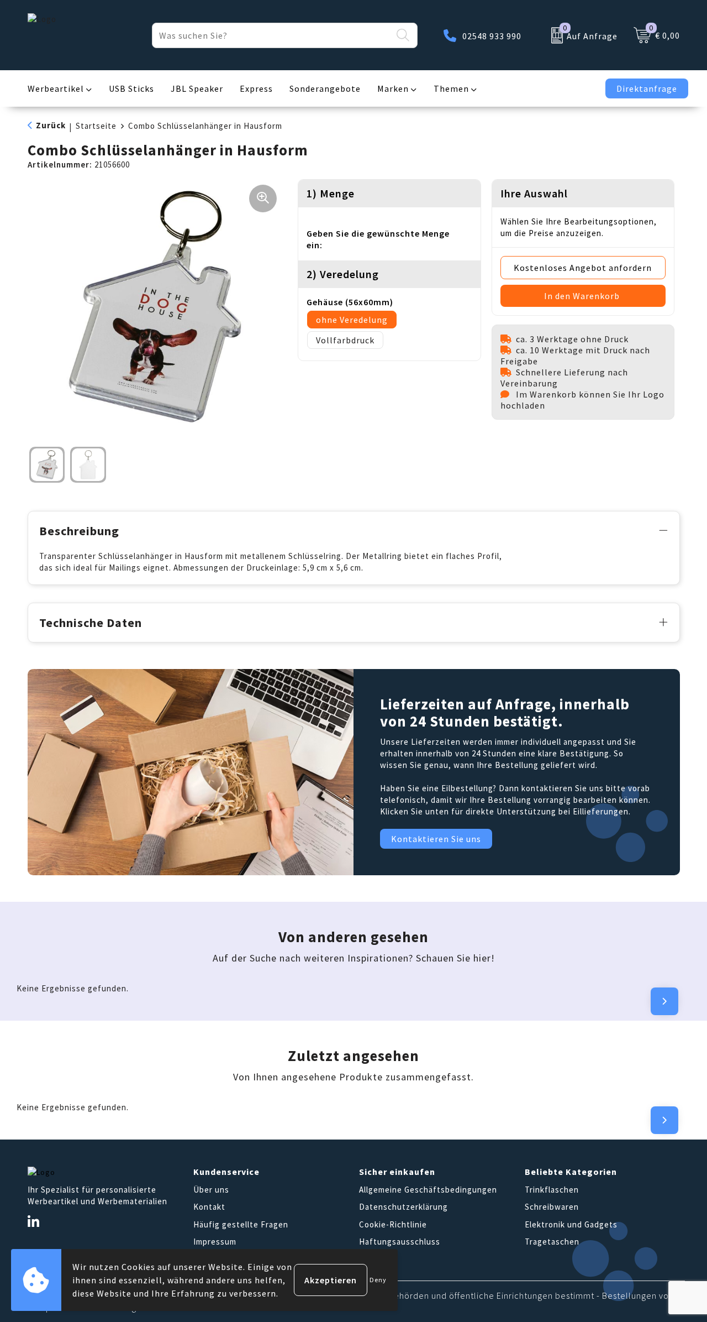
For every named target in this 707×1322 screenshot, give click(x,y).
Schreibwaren (552, 1206)
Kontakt (209, 1206)
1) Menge (331, 193)
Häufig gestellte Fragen (240, 1224)
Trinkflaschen (552, 1189)
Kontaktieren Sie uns (436, 838)
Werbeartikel (56, 88)
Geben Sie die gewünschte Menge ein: (378, 239)
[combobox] (272, 35)
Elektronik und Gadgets (571, 1224)
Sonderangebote (325, 88)
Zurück (51, 125)
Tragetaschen (552, 1241)
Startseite (96, 126)
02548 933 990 (491, 36)
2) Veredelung (343, 274)
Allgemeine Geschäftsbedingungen (428, 1189)
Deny (378, 1280)
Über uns (211, 1189)
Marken (393, 88)
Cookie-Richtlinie (393, 1224)
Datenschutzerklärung (403, 1206)
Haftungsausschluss (399, 1241)
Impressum (214, 1241)
